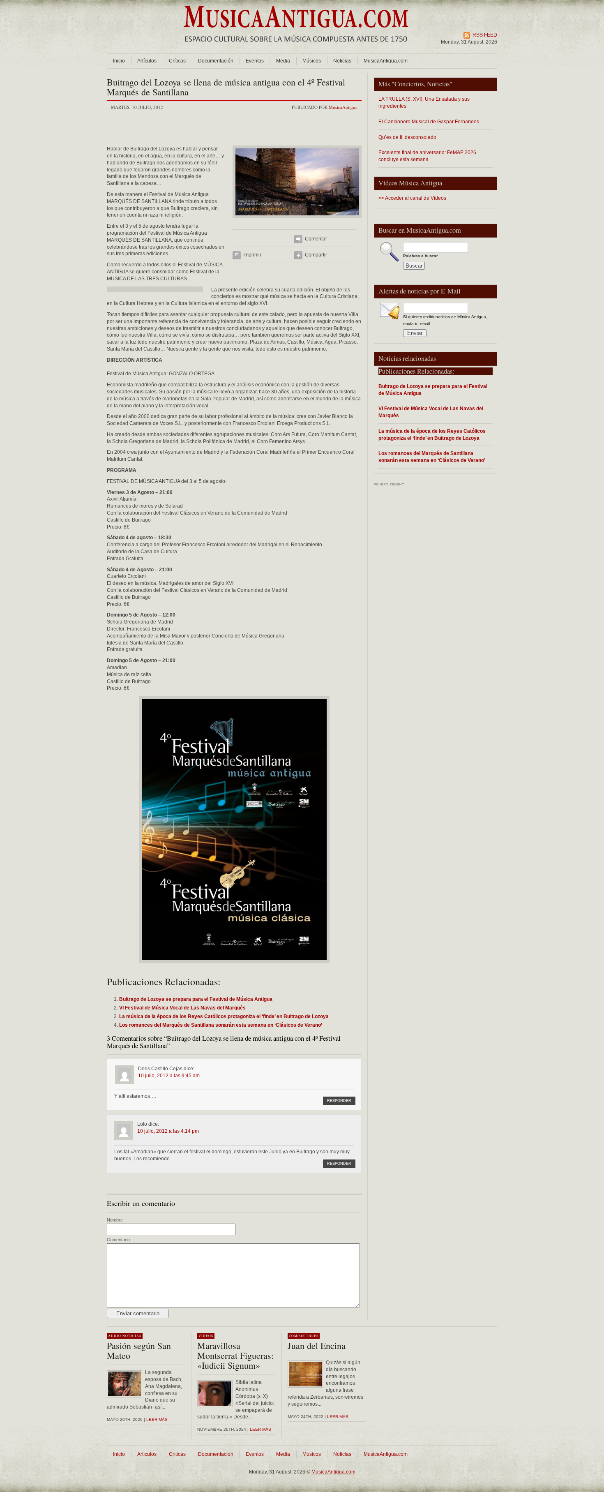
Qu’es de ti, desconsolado (407, 137)
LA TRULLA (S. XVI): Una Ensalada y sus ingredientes (424, 102)
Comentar (316, 239)
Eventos (255, 61)
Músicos (311, 61)
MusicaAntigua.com (386, 61)
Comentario (118, 1239)
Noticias (342, 61)
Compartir (316, 255)
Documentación (215, 61)
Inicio (119, 61)
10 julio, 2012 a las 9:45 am (169, 1076)
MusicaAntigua (343, 107)
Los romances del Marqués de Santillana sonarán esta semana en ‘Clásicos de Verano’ (431, 456)
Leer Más (260, 1429)
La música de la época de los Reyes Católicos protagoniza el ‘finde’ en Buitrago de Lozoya (432, 434)
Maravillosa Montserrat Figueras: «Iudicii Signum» (235, 1355)
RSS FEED (485, 35)
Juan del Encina (317, 1345)
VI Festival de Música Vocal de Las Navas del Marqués (430, 412)
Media (283, 61)
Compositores (303, 1336)
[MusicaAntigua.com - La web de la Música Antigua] (296, 47)
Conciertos (409, 83)
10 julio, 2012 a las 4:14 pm (168, 1131)
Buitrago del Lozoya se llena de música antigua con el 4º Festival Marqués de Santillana (226, 87)
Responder (339, 1101)
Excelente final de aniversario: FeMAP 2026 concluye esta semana (427, 156)
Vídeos (205, 1336)
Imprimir (252, 255)
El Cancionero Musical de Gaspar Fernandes (428, 121)
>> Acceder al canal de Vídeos (412, 198)
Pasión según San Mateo (139, 1350)
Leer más (157, 1419)
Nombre (115, 1219)
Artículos (147, 61)
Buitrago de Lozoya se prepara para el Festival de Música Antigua (432, 389)
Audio (114, 1336)
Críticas (177, 61)
